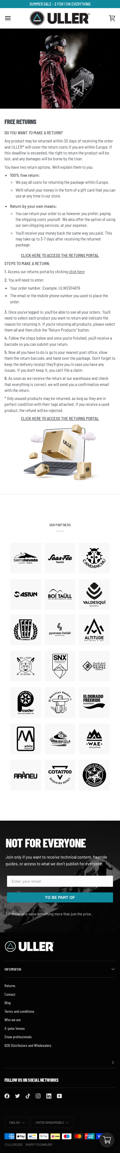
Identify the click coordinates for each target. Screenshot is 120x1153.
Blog (7, 1002)
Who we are (12, 1020)
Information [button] (12, 969)
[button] (60, 1062)
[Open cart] (106, 1139)
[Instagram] (38, 1096)
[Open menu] (12, 18)
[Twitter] (17, 1096)
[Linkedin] (48, 1096)
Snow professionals (18, 1037)
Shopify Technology (39, 1144)
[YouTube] (59, 1096)
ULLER (12, 1144)
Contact (9, 994)
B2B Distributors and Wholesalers (27, 1045)
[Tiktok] (28, 1096)
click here (77, 271)
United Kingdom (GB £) (49, 1122)
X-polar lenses (14, 1028)
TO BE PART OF (60, 897)
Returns (9, 985)
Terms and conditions (19, 1011)
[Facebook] (6, 1096)
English (14, 1122)
